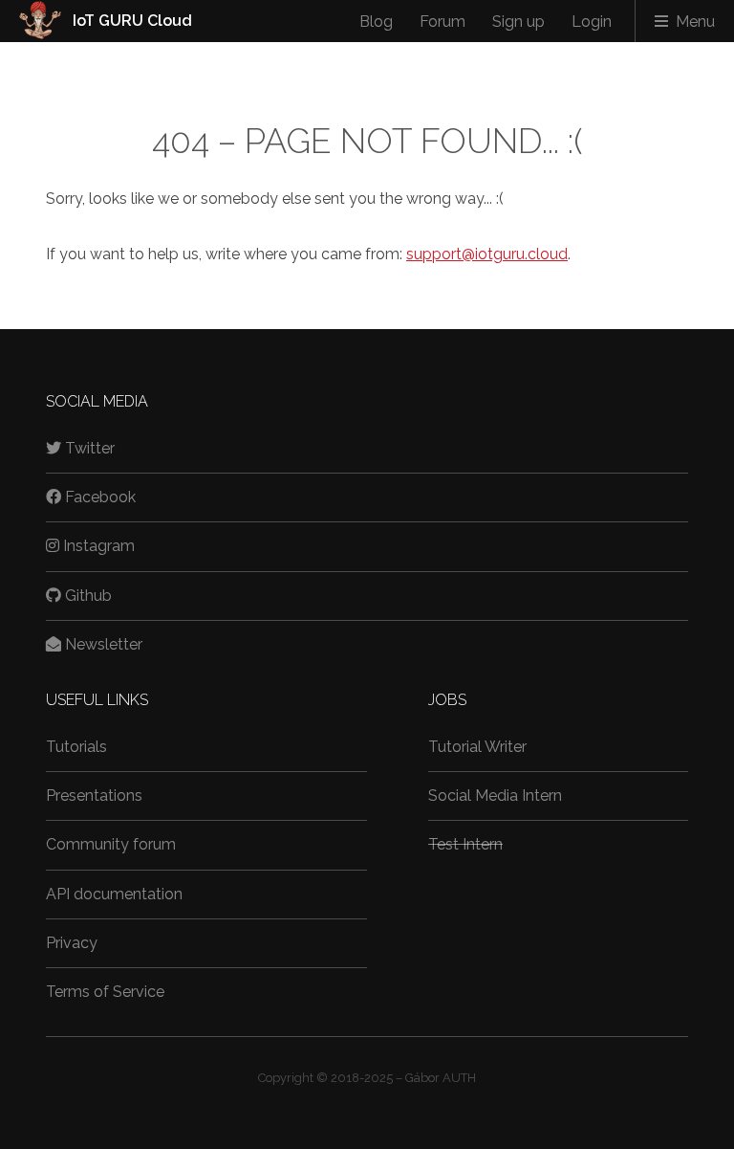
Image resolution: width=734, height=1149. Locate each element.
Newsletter (103, 644)
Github (88, 595)
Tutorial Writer (477, 747)
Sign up (518, 21)
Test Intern (465, 844)
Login (592, 21)
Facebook (100, 497)
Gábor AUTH (440, 1078)
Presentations (94, 795)
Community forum (111, 844)
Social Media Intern (495, 795)
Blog (376, 21)
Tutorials (76, 747)
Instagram (99, 546)
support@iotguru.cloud (487, 254)
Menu (695, 21)
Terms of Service (105, 992)
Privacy (71, 943)
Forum (442, 21)
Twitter (90, 448)
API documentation (114, 894)
